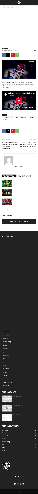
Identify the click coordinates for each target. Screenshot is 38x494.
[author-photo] (19, 160)
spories (5, 375)
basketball (10, 7)
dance (5, 345)
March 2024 (5, 325)
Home (3, 7)
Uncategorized (7, 382)
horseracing (6, 355)
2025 (9, 115)
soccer (5, 372)
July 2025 (5, 284)
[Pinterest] (13, 55)
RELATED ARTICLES (9, 176)
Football (5, 348)
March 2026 (5, 261)
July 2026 (5, 249)
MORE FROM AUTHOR (24, 176)
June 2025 (5, 287)
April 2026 (5, 258)
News (5, 365)
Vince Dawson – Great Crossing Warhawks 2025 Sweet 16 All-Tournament (28, 144)
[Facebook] (4, 55)
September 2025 (7, 278)
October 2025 (6, 275)
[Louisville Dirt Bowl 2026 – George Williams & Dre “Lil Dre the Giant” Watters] (7, 183)
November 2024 (7, 307)
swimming (6, 379)
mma (4, 358)
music (5, 362)
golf (4, 352)
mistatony (7, 50)
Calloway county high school (10, 117)
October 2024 (6, 310)
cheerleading (7, 342)
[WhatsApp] (17, 55)
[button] (35, 2)
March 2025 (5, 296)
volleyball (6, 385)
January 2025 (6, 302)
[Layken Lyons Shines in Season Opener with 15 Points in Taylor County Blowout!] (7, 408)
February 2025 (6, 299)
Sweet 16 (5, 119)
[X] (8, 55)
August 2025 (6, 281)
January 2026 (6, 267)
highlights (31, 117)
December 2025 (7, 270)
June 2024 (5, 322)
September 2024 (7, 313)
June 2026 (5, 252)
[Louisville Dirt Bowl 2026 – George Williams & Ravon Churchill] (7, 202)
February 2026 (6, 264)
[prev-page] (3, 209)
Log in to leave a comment (19, 221)
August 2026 (6, 247)
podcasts (6, 369)
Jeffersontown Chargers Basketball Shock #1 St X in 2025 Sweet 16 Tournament (10, 145)
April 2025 (5, 293)
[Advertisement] (19, 28)
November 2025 (7, 273)
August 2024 (6, 316)
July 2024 (5, 319)
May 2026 (5, 255)
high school (23, 117)
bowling (5, 338)
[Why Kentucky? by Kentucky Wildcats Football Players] (7, 399)
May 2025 (5, 290)
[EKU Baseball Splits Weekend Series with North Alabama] (7, 417)
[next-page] (6, 209)
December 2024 (7, 304)
